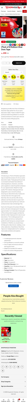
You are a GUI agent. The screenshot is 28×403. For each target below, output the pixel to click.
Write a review (13, 286)
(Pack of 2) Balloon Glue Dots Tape (6, 338)
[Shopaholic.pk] (12, 7)
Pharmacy (3, 11)
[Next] (25, 4)
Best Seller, (11, 127)
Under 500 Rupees (15, 133)
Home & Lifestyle (11, 11)
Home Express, (12, 131)
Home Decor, (4, 131)
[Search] (21, 7)
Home (2, 14)
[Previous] (2, 4)
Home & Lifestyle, (19, 129)
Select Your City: (13, 69)
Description (4, 171)
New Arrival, (20, 131)
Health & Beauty (20, 11)
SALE (25, 11)
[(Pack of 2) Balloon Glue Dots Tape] (5, 331)
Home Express (5, 44)
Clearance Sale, (10, 129)
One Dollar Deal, (5, 133)
